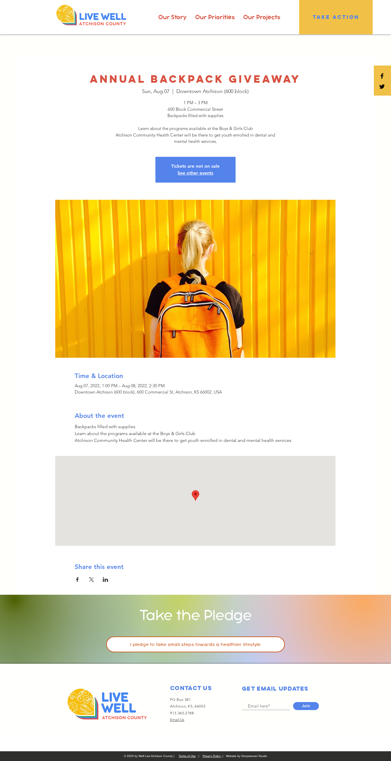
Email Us (177, 719)
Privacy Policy (212, 756)
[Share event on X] (91, 579)
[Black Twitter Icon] (382, 86)
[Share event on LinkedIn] (105, 579)
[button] (172, 17)
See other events (195, 173)
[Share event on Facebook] (77, 579)
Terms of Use (187, 756)
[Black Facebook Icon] (382, 76)
